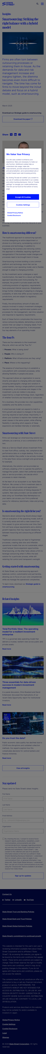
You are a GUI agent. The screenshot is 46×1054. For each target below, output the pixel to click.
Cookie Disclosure (14, 215)
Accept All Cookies (23, 197)
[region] (23, 185)
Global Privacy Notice (15, 213)
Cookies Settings (23, 205)
